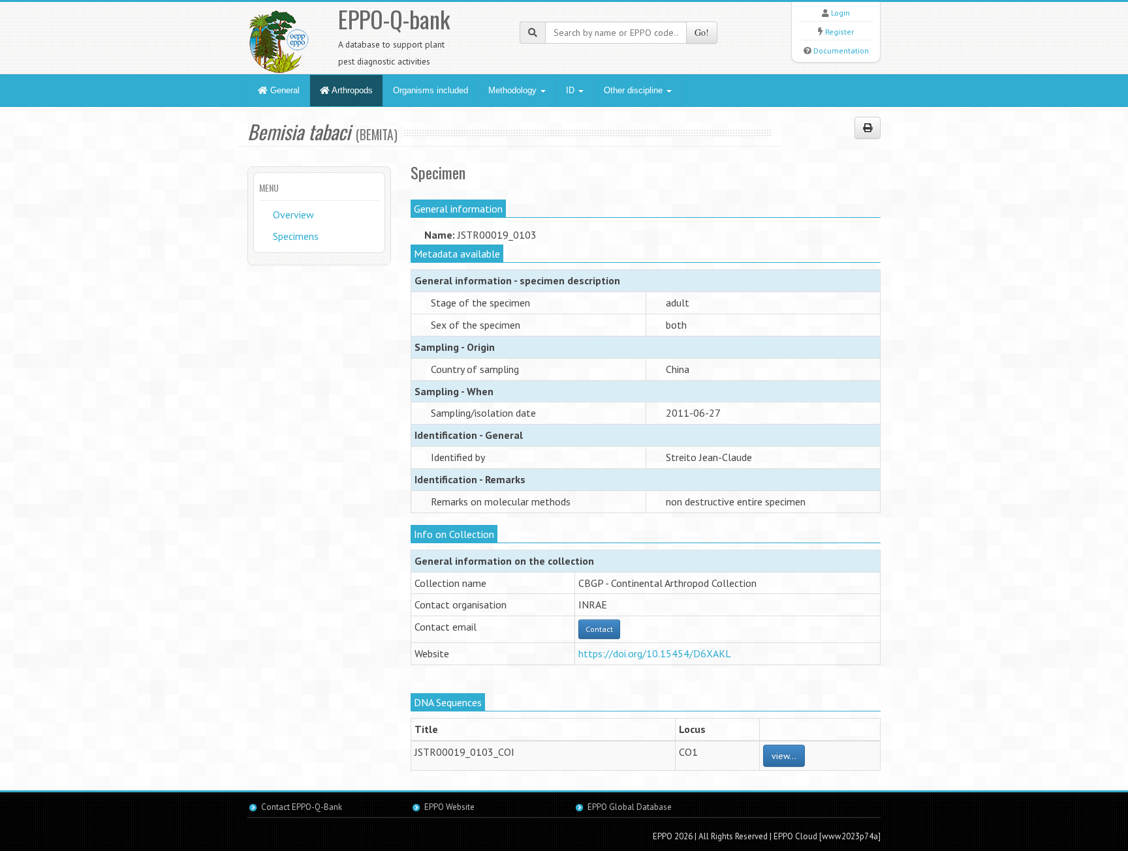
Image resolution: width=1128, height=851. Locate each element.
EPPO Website (449, 807)
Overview (293, 214)
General (284, 90)
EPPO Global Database (630, 807)
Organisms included (430, 90)
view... (784, 756)
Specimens (296, 236)
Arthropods (351, 90)
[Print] (867, 128)
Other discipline (634, 90)
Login (840, 13)
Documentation (841, 50)
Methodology (513, 90)
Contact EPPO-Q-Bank (301, 807)
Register (839, 32)
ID (571, 90)
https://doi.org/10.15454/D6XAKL (654, 653)
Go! (702, 32)
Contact (599, 629)
